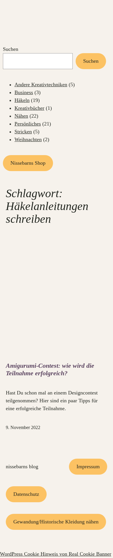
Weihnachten (28, 139)
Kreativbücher (29, 108)
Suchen (10, 49)
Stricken (23, 131)
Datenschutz (26, 494)
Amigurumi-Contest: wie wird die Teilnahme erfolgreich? (50, 369)
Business (23, 92)
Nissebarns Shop (27, 163)
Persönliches (27, 124)
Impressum (88, 466)
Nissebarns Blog (22, 466)
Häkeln (22, 100)
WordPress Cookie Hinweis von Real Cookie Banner (55, 554)
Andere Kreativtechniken (40, 84)
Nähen (21, 116)
